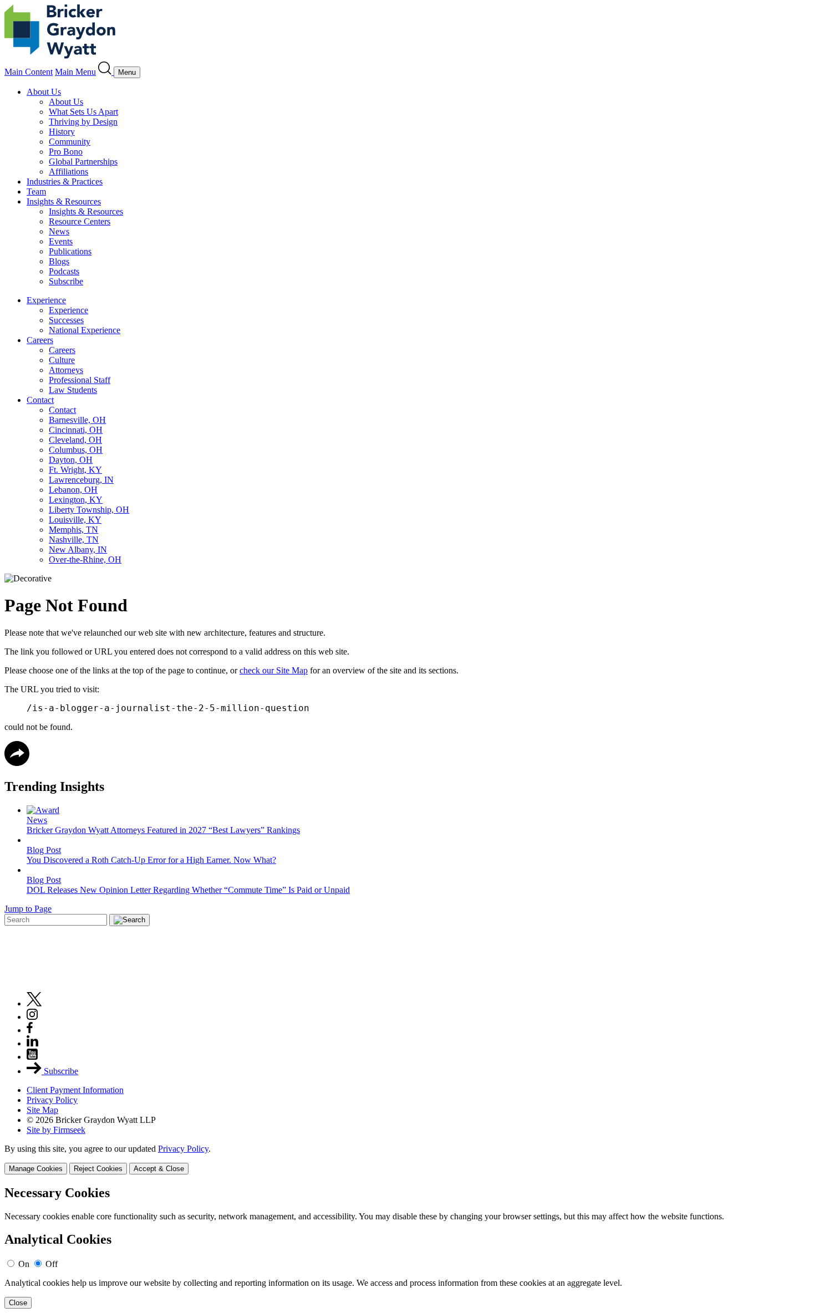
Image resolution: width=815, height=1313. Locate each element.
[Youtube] (32, 1056)
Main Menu (75, 71)
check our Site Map (274, 670)
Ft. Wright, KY (75, 469)
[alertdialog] (407, 1247)
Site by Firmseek (56, 1130)
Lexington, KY (76, 499)
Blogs (59, 261)
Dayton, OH (71, 459)
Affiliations (68, 171)
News (59, 231)
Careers (40, 340)
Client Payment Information (75, 1090)
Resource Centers (79, 221)
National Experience (84, 330)
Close (18, 1303)
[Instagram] (33, 1016)
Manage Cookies (36, 1168)
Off (51, 1264)
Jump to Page (28, 908)
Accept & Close (159, 1168)
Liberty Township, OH (89, 509)
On (23, 1264)
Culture (62, 360)
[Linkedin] (32, 1043)
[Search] (106, 71)
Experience (46, 300)
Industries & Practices (65, 181)
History (62, 131)
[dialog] (407, 1159)
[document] (407, 1247)
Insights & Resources (64, 201)
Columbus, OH (76, 449)
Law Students (73, 390)
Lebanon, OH (73, 489)
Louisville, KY (75, 519)
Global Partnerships (83, 161)
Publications (70, 251)
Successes (66, 320)
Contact (40, 400)
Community (69, 141)
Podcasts (64, 271)
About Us (44, 91)
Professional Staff (79, 380)
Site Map (42, 1110)
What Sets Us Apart (83, 111)
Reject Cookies (98, 1168)
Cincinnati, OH (76, 430)
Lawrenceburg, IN (81, 479)
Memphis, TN (73, 529)
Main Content (28, 71)
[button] (16, 763)
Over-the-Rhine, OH (85, 559)
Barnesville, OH (77, 420)
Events (61, 241)
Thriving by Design (83, 121)
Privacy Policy (52, 1100)
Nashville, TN (74, 539)
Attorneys (66, 370)
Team (36, 191)
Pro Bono (66, 151)
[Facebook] (30, 1030)
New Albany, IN (78, 549)
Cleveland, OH (75, 440)
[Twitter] (34, 1003)
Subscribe (66, 281)
